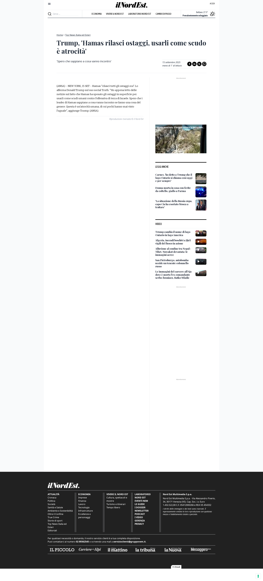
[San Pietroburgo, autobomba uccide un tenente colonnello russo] (200, 262)
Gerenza (140, 520)
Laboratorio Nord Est (139, 13)
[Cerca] (50, 14)
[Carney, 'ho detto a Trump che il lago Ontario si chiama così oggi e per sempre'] (200, 178)
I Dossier (140, 507)
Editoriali (52, 530)
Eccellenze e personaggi (84, 516)
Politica (51, 500)
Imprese (82, 497)
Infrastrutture (85, 510)
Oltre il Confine (55, 514)
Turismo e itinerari (115, 504)
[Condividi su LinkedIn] (194, 64)
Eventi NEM (141, 500)
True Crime (53, 517)
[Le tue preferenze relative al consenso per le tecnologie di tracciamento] (258, 576)
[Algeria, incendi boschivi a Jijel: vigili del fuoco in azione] (200, 242)
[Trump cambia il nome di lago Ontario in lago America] (200, 233)
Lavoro (81, 504)
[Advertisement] (131, 24)
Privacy (139, 523)
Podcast (140, 514)
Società (51, 504)
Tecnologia (83, 507)
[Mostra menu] (49, 3)
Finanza (82, 500)
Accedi (212, 3)
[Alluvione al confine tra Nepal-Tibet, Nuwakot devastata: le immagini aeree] (200, 250)
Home (60, 35)
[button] (181, 138)
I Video (139, 517)
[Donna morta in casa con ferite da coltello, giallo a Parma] (200, 191)
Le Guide (140, 504)
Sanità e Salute (55, 507)
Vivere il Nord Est (115, 13)
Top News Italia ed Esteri (78, 35)
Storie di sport (55, 520)
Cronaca (52, 497)
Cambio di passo (163, 13)
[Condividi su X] (199, 64)
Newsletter (142, 510)
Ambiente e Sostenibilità (60, 510)
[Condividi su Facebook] (189, 64)
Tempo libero (113, 507)
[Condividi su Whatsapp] (204, 64)
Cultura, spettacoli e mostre (116, 499)
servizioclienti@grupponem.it (129, 541)
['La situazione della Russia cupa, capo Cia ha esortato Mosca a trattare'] (200, 205)
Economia (97, 13)
